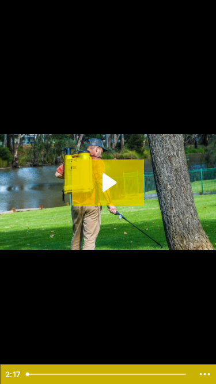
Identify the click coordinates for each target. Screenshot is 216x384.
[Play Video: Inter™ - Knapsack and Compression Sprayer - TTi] (108, 182)
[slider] (107, 374)
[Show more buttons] (204, 374)
